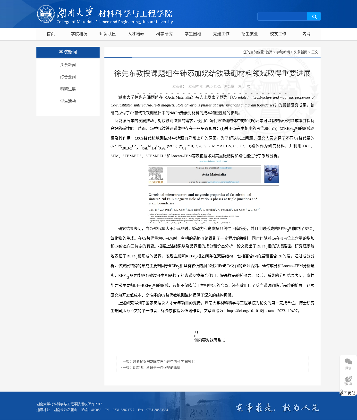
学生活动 (68, 101)
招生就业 (249, 34)
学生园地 (193, 34)
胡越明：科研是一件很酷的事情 (156, 367)
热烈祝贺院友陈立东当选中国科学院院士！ (165, 361)
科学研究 (164, 34)
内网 (306, 34)
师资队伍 (107, 34)
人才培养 (136, 34)
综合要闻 (68, 77)
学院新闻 (283, 52)
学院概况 (79, 34)
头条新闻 (68, 65)
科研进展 (68, 89)
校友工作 (278, 34)
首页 (51, 34)
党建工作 (221, 34)
